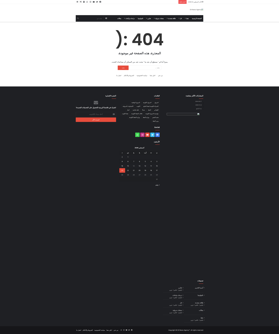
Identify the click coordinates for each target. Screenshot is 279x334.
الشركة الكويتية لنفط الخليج (150, 106)
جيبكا (143, 110)
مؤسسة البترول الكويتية (151, 113)
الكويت (138, 106)
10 (157, 166)
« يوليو (158, 185)
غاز (181, 18)
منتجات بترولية (159, 18)
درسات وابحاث (177, 295)
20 (139, 170)
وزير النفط (155, 121)
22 (128, 170)
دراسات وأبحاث (130, 18)
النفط (149, 110)
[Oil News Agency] (196, 9)
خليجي (180, 290)
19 (145, 170)
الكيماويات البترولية (128, 106)
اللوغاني (156, 110)
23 (122, 170)
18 (151, 170)
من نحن (160, 75)
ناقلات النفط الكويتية (136, 113)
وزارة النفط (146, 117)
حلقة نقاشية (136, 110)
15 (128, 166)
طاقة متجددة (172, 18)
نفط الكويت (125, 113)
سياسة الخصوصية (142, 75)
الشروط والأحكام (129, 75)
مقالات (119, 18)
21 (133, 170)
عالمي (175, 290)
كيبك (128, 110)
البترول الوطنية (136, 102)
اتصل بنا (118, 75)
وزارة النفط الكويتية (134, 117)
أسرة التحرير (199, 288)
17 (156, 170)
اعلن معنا (152, 75)
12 (145, 166)
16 (122, 166)
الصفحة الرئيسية (197, 18)
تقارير (149, 18)
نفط (187, 18)
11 (151, 166)
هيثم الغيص (155, 117)
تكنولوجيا (140, 18)
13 (139, 166)
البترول (156, 102)
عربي (170, 290)
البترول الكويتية (147, 102)
